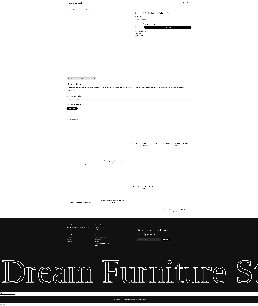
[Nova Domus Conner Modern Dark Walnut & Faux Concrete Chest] (144, 131)
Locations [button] (97, 241)
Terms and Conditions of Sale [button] (102, 243)
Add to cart (168, 27)
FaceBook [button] (69, 239)
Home (68, 9)
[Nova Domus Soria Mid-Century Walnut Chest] (81, 141)
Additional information (81, 79)
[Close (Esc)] (4, 304)
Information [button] (98, 239)
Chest (72, 9)
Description (71, 79)
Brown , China (140, 35)
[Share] (3, 304)
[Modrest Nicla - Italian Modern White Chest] (175, 188)
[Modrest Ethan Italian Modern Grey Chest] (144, 176)
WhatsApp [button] (69, 241)
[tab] (71, 78)
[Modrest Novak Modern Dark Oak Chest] (81, 184)
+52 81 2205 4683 (99, 227)
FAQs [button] (96, 245)
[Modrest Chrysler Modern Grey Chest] (112, 139)
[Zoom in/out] (0, 304)
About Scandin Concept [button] (101, 237)
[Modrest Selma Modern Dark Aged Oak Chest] (175, 131)
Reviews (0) (92, 79)
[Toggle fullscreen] (1, 304)
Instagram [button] (69, 237)
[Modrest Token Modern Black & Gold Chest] (112, 183)
